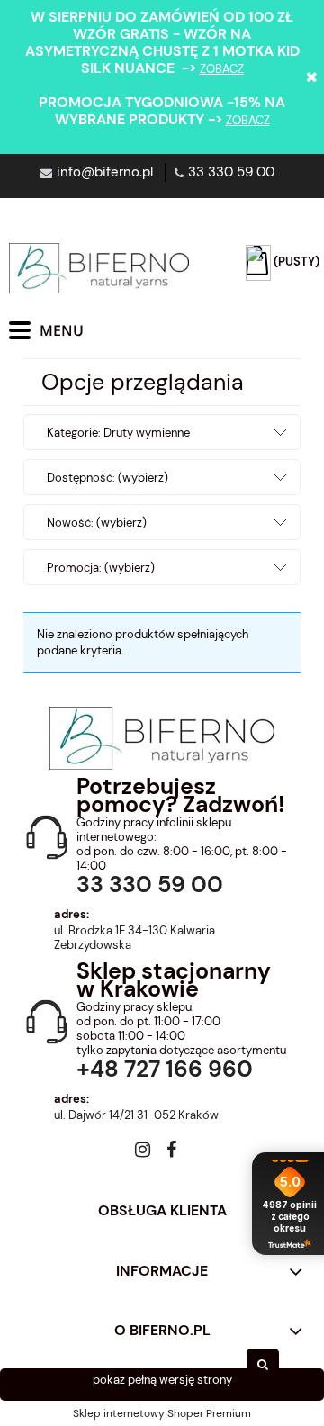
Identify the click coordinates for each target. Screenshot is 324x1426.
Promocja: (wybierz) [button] (101, 567)
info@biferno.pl (105, 172)
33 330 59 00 (231, 172)
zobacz (222, 69)
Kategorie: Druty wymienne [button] (118, 432)
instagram (142, 1153)
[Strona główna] (99, 268)
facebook (171, 1153)
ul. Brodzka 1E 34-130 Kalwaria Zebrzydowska (134, 938)
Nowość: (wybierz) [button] (97, 522)
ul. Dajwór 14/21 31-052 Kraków (136, 1115)
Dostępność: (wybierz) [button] (107, 477)
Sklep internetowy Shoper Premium (162, 1413)
